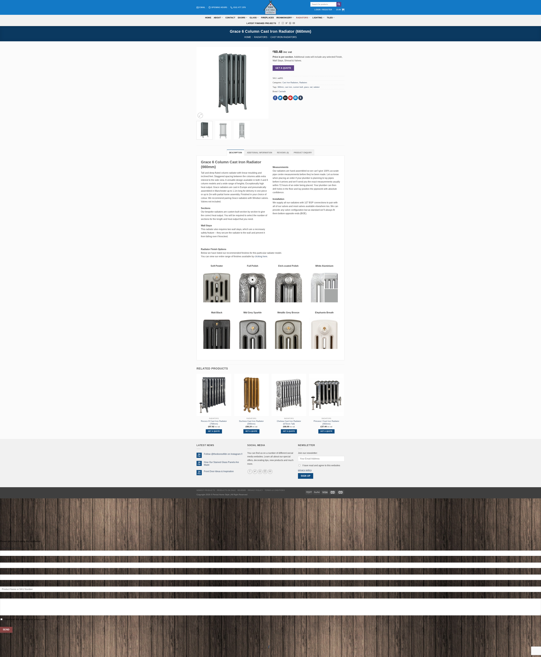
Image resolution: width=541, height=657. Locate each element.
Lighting (317, 17)
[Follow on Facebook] (279, 23)
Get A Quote (283, 68)
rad (311, 87)
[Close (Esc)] (2, 640)
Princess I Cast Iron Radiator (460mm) (326, 422)
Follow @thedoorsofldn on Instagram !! (223, 454)
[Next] (263, 83)
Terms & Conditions (275, 490)
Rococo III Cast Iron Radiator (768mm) (214, 422)
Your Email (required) (10, 560)
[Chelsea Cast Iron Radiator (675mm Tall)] (288, 395)
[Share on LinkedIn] (295, 97)
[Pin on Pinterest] (290, 97)
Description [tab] (235, 153)
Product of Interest (9, 584)
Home (208, 17)
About (217, 17)
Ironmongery (284, 17)
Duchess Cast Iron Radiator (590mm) (251, 422)
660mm (281, 87)
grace (306, 87)
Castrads (282, 91)
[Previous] (201, 83)
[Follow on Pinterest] (290, 23)
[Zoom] (200, 115)
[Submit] (338, 4)
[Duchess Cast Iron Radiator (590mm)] (251, 395)
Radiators (302, 17)
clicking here (261, 256)
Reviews (242, 490)
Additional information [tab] (259, 153)
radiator (316, 87)
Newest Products (206, 490)
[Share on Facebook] (275, 97)
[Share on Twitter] (280, 97)
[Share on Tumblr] (300, 97)
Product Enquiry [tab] (303, 153)
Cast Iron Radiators (283, 37)
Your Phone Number (9, 572)
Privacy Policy (255, 490)
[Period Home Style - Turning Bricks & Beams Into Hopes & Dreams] (270, 7)
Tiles (330, 17)
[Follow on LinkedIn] (265, 471)
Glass (253, 17)
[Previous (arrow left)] (2, 652)
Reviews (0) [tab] (283, 153)
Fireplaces (267, 17)
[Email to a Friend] (285, 97)
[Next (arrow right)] (11, 652)
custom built (298, 87)
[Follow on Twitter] (286, 23)
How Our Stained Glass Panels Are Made (221, 463)
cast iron (288, 87)
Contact (230, 17)
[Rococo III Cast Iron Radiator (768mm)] (214, 395)
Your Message (7, 596)
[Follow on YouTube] (294, 23)
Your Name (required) (10, 548)
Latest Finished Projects (261, 23)
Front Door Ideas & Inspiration (219, 471)
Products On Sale (226, 490)
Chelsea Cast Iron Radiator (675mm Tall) (289, 422)
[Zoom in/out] (11, 640)
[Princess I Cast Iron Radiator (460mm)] (326, 395)
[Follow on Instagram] (283, 23)
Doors (241, 17)
